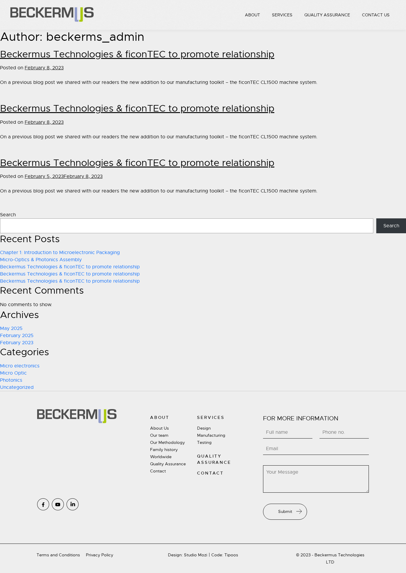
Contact (158, 471)
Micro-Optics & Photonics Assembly (41, 260)
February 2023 (16, 343)
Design (204, 428)
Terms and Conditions (58, 555)
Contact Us (376, 15)
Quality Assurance (327, 15)
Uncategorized (17, 387)
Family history (164, 449)
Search (8, 215)
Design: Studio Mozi (187, 555)
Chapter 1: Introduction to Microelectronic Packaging (60, 253)
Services (282, 15)
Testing (204, 442)
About (252, 15)
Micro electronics (20, 366)
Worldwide (160, 456)
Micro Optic (13, 373)
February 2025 (17, 336)
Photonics (11, 380)
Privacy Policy (99, 555)
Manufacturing (211, 435)
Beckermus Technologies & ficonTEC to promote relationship (137, 54)
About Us (159, 428)
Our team (159, 435)
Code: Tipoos (224, 555)
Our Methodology (167, 442)
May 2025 (11, 328)
